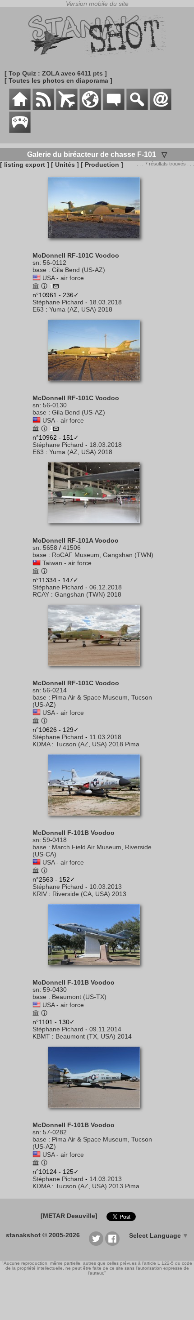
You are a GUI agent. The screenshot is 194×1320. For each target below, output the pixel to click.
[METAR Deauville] (69, 1215)
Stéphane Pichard (57, 302)
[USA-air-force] (36, 277)
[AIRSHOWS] (90, 107)
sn (35, 262)
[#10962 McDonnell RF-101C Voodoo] (97, 385)
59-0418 (55, 839)
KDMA (41, 744)
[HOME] (20, 107)
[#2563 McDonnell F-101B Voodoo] (97, 820)
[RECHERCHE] (137, 107)
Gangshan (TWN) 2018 (88, 594)
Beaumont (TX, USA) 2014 (93, 1036)
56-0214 (55, 690)
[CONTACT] (160, 107)
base (39, 269)
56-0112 (54, 262)
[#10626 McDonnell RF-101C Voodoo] (97, 670)
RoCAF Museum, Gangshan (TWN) (102, 554)
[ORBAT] (67, 107)
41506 (72, 547)
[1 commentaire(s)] (56, 286)
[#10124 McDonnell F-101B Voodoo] (97, 1112)
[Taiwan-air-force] (36, 562)
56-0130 (55, 405)
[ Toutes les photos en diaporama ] (58, 80)
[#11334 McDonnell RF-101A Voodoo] (97, 527)
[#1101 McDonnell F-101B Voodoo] (97, 969)
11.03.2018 (105, 736)
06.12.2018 (105, 587)
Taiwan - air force (67, 562)
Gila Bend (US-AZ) (78, 269)
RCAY (40, 594)
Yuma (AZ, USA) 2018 (80, 309)
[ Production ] (102, 164)
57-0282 (55, 1132)
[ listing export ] (24, 164)
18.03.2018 (105, 302)
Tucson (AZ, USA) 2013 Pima (97, 1186)
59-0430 (55, 989)
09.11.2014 (105, 1029)
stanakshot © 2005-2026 (43, 1235)
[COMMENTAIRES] (114, 107)
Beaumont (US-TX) (79, 996)
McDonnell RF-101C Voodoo (75, 255)
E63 (38, 309)
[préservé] (35, 286)
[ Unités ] (65, 164)
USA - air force (63, 277)
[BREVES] (43, 107)
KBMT (41, 1036)
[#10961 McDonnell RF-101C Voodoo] (97, 242)
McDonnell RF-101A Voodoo (75, 540)
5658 (50, 547)
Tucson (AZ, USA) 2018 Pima (97, 744)
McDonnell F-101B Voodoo (73, 832)
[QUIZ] (20, 130)
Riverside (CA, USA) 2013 (89, 893)
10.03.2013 (105, 886)
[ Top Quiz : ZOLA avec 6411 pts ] (56, 73)
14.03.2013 (105, 1178)
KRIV (39, 893)
